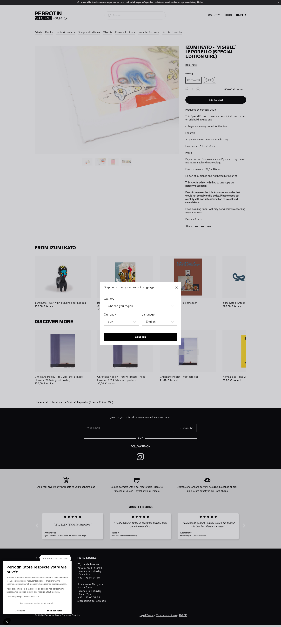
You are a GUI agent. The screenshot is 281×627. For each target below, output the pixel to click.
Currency (110, 314)
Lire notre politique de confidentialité (23, 597)
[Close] (179, 289)
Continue (140, 337)
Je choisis (20, 610)
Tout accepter (54, 610)
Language (148, 314)
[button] (7, 621)
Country (109, 299)
